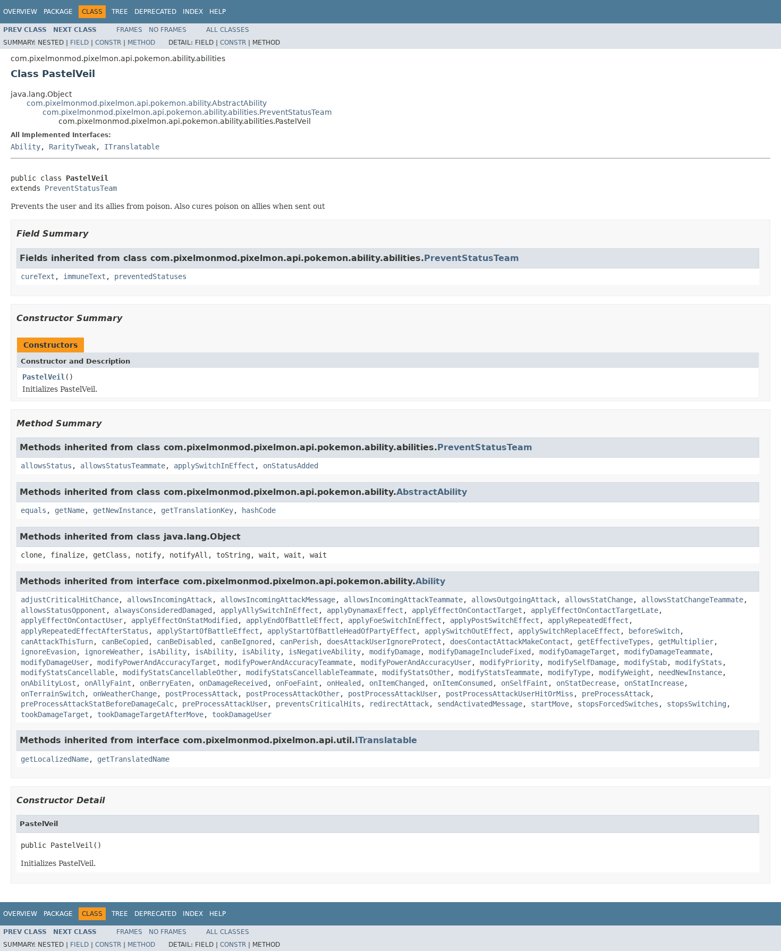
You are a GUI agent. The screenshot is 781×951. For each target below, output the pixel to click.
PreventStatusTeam (81, 188)
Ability (25, 146)
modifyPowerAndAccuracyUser (416, 662)
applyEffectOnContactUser (72, 620)
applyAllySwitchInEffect (269, 610)
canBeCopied (124, 641)
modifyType (569, 672)
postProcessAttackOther (292, 693)
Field (79, 42)
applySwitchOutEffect (467, 631)
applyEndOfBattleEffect (292, 620)
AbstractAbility (431, 492)
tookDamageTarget (55, 714)
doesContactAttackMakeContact (509, 641)
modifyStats (698, 662)
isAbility (167, 651)
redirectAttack (399, 704)
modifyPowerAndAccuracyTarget (156, 662)
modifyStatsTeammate (499, 672)
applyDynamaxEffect (365, 610)
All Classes (227, 29)
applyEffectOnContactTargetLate (594, 610)
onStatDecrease (586, 683)
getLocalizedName (55, 759)
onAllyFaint (107, 683)
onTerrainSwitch (52, 693)
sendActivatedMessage (479, 704)
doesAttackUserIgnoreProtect (384, 641)
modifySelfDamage (582, 662)
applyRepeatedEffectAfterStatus (84, 631)
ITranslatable (131, 146)
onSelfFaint (524, 683)
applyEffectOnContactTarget (467, 610)
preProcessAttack (616, 693)
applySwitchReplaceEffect (569, 631)
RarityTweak (72, 146)
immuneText (84, 276)
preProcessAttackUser (224, 704)
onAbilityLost (48, 683)
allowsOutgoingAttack (513, 599)
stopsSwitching (696, 704)
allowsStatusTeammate (122, 465)
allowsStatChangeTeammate (692, 599)
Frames (129, 29)
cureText (38, 276)
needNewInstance (690, 672)
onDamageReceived (233, 683)
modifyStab (645, 662)
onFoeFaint (297, 683)
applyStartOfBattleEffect (208, 631)
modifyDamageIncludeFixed (480, 651)
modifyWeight (624, 672)
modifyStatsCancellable (67, 672)
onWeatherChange (125, 693)
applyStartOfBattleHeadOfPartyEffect (341, 631)
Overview (20, 11)
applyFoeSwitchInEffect (395, 620)
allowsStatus (46, 465)
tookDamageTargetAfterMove (150, 714)
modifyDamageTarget (577, 651)
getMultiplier (686, 641)
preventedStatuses (150, 276)
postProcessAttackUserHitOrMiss (509, 693)
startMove (550, 704)
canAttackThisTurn (57, 641)
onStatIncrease (654, 683)
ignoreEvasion (48, 651)
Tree (120, 11)
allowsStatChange (599, 599)
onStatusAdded (290, 465)
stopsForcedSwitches (618, 704)
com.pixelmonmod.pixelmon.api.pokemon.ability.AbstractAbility (147, 103)
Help (217, 11)
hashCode (259, 510)
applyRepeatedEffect (588, 620)
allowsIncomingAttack (169, 599)
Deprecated (155, 11)
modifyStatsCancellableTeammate (309, 672)
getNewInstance (122, 510)
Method (141, 42)
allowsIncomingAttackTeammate (403, 599)
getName (69, 510)
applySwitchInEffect (214, 465)
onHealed (344, 683)
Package (58, 11)
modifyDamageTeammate (666, 651)
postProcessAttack (201, 693)
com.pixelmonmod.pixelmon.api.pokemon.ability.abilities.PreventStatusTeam (187, 112)
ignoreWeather (112, 651)
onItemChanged (397, 683)
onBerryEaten (165, 683)
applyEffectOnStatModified (184, 620)
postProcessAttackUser (392, 693)
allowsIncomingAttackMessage (277, 599)
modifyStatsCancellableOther (180, 672)
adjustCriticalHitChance (69, 599)
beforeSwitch (654, 631)
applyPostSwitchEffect (494, 620)
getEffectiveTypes (614, 641)
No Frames (167, 29)
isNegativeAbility (324, 651)
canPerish (299, 641)
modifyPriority (509, 662)
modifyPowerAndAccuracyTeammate (288, 662)
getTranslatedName (133, 759)
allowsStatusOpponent (63, 610)
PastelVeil (43, 377)
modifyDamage (394, 651)
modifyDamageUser (55, 662)
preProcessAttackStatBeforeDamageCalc (97, 704)
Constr (108, 42)
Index (193, 11)
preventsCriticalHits (318, 704)
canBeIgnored (245, 641)
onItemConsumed (463, 683)
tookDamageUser (241, 714)
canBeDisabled (184, 641)
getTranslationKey (197, 510)
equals (33, 510)
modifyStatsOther (416, 672)
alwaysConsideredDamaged (163, 610)
